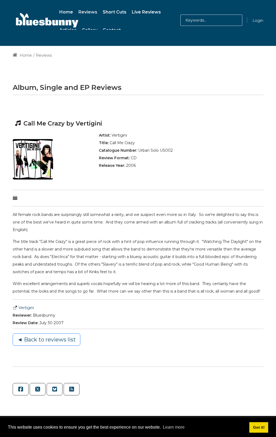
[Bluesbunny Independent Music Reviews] (46, 20)
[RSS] (72, 389)
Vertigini (26, 307)
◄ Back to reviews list (46, 339)
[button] (231, 20)
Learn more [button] (174, 427)
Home (25, 55)
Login (258, 20)
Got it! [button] (259, 427)
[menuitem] (66, 11)
